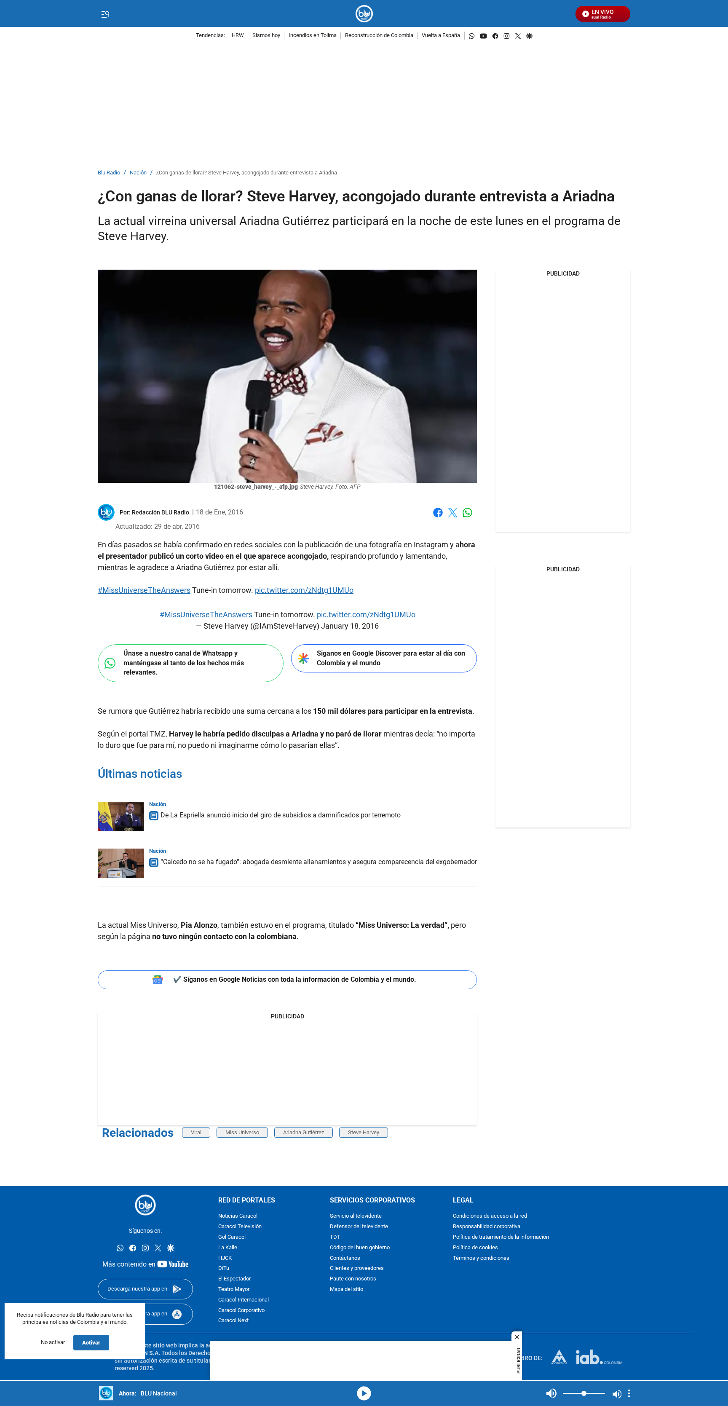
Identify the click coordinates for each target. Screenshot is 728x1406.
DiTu (223, 1269)
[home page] (364, 13)
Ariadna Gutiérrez (303, 1132)
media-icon (364, 1393)
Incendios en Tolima (313, 35)
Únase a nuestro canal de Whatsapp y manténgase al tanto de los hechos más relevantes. (183, 662)
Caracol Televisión (240, 1227)
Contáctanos (345, 1258)
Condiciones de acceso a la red (490, 1216)
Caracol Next (233, 1321)
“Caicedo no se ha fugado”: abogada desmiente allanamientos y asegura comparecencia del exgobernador (319, 862)
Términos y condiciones (481, 1258)
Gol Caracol (232, 1237)
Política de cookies (475, 1248)
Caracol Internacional (243, 1300)
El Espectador (234, 1279)
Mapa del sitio (346, 1289)
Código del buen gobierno (360, 1248)
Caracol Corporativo (241, 1310)
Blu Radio (109, 173)
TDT (335, 1237)
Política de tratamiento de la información (501, 1237)
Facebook (438, 517)
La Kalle (227, 1248)
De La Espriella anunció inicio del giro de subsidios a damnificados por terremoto (281, 815)
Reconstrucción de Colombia (379, 35)
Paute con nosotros (353, 1279)
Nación (138, 173)
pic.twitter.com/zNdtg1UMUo (304, 590)
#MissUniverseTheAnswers (144, 590)
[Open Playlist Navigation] (629, 1393)
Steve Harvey (363, 1132)
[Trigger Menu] (105, 14)
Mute (551, 1393)
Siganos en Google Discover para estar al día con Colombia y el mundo (391, 658)
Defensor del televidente (359, 1227)
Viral (196, 1132)
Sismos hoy (266, 35)
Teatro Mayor (233, 1289)
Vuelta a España (441, 35)
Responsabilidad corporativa (486, 1227)
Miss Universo (242, 1132)
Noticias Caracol (237, 1216)
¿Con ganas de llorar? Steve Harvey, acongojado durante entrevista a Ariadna (246, 173)
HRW (238, 35)
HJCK (225, 1258)
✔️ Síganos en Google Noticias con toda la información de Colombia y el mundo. (294, 979)
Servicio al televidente (356, 1216)
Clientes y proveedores (357, 1269)
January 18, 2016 (350, 625)
